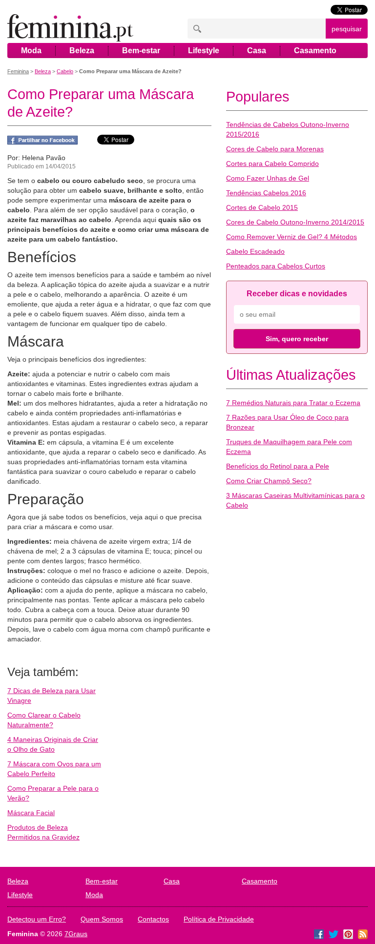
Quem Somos (102, 919)
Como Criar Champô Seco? (269, 481)
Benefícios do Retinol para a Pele (277, 466)
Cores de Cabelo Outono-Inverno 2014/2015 (295, 222)
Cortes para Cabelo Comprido (272, 163)
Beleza (81, 50)
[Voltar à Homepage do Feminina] (70, 28)
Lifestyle (203, 50)
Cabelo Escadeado (255, 251)
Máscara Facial (31, 813)
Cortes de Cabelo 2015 (262, 207)
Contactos (153, 919)
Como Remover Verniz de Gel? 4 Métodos (291, 237)
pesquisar (347, 29)
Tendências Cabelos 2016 (266, 193)
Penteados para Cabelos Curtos (275, 266)
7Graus (75, 934)
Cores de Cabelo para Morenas (275, 149)
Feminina (18, 71)
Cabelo (65, 71)
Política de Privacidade (219, 919)
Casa (256, 50)
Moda (31, 50)
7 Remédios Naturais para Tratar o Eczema (293, 403)
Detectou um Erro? (36, 919)
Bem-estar (141, 50)
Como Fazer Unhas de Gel (267, 178)
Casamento (315, 50)
